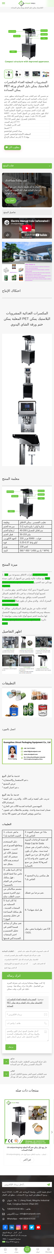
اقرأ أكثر (27, 1160)
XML (4, 1239)
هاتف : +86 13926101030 (18, 1209)
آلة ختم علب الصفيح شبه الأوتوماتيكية (16, 964)
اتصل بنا (10, 201)
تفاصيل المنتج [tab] (9, 212)
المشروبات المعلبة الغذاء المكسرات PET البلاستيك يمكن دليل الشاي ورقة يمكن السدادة (24, 1002)
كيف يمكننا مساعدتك (16, 180)
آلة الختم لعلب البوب (39, 964)
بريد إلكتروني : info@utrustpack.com (23, 1213)
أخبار (15, 1232)
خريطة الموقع (7, 1232)
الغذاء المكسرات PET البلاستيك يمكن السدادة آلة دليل (21, 959)
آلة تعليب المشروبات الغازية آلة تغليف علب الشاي (33, 951)
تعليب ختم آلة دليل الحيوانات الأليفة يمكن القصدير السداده (22, 955)
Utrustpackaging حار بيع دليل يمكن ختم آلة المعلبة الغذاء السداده (27, 1148)
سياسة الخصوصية (14, 1239)
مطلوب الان (14, 147)
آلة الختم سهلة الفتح (10, 968)
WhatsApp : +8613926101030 (21, 1218)
